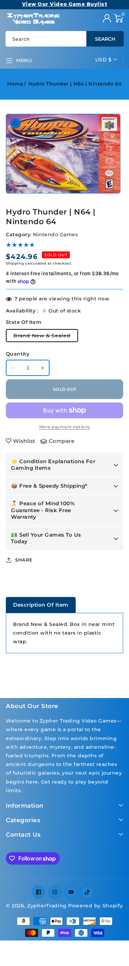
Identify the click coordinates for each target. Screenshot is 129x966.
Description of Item (40, 604)
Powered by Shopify (95, 906)
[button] (118, 18)
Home (15, 84)
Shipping (15, 263)
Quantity (17, 354)
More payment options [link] (64, 426)
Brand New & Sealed (45, 337)
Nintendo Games (55, 234)
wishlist (24, 441)
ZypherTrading (47, 906)
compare (62, 441)
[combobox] (64, 39)
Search (105, 39)
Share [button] (24, 559)
